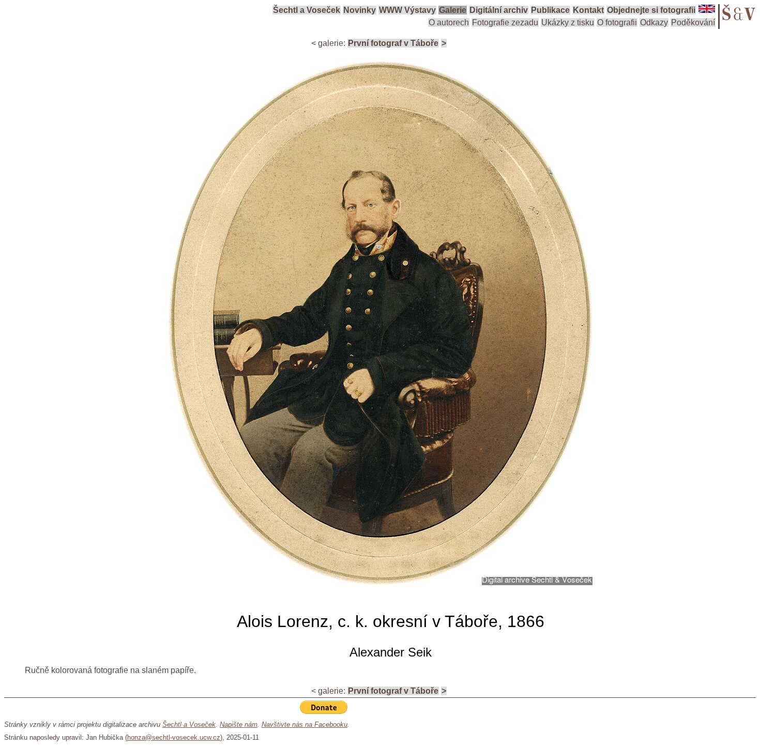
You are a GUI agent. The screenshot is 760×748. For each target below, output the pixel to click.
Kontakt (588, 10)
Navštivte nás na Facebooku (304, 724)
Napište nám (238, 724)
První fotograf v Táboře (393, 43)
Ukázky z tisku (567, 22)
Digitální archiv (498, 10)
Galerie (452, 10)
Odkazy (654, 22)
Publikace (550, 10)
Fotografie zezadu (505, 22)
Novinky (359, 10)
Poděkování (693, 22)
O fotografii (617, 22)
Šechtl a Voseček (306, 10)
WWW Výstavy (407, 10)
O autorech (449, 22)
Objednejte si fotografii (651, 10)
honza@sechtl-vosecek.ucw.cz (173, 737)
